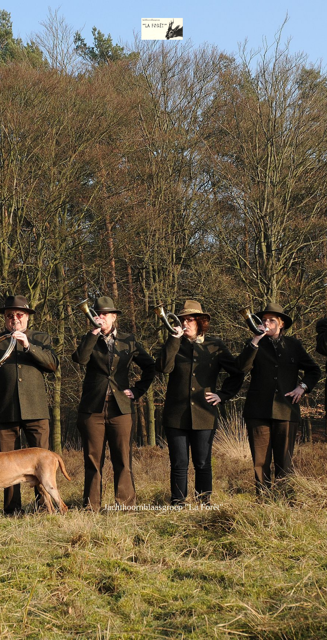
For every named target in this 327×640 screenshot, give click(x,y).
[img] (163, 320)
